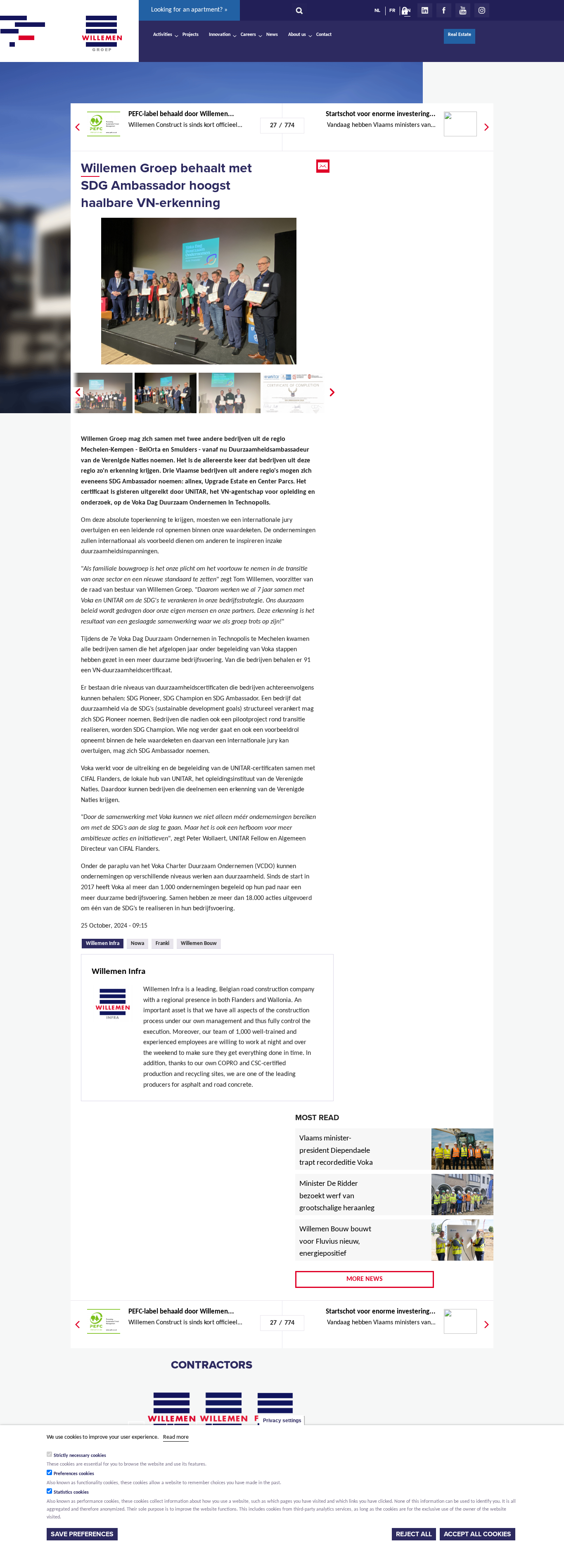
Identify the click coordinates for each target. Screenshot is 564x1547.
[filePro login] (406, 12)
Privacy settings (282, 1420)
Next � (333, 392)
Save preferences (82, 1534)
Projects (190, 34)
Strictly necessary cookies (80, 1455)
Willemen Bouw (199, 943)
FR (392, 10)
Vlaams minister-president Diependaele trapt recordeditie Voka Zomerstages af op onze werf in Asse (336, 1163)
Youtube (462, 10)
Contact (324, 34)
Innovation (219, 34)
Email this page (323, 166)
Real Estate (459, 34)
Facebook (443, 10)
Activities (162, 34)
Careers (248, 34)
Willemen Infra (104, 943)
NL (377, 10)
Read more (176, 1437)
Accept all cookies (477, 1534)
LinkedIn (424, 10)
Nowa (137, 943)
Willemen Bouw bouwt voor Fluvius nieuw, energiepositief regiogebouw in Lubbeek (335, 1254)
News (272, 34)
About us (297, 34)
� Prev (77, 392)
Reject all (414, 1534)
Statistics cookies (71, 1492)
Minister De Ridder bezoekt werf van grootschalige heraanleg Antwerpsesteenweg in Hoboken (336, 1209)
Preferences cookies (74, 1473)
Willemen (102, 33)
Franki (162, 943)
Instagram (481, 10)
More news (364, 1279)
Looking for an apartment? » (189, 10)
